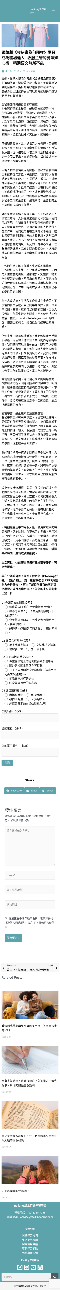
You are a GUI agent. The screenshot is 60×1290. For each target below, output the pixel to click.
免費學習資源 (30, 1252)
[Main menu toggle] (53, 11)
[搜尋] (54, 1277)
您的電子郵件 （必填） (16, 746)
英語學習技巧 (30, 1235)
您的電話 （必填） (13, 728)
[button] (14, 790)
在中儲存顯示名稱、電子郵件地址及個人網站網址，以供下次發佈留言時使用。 (29, 923)
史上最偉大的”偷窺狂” (15, 1191)
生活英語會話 (30, 1239)
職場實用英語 (30, 1244)
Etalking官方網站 (30, 1260)
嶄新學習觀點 (30, 1248)
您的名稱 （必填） (13, 711)
